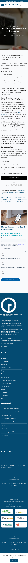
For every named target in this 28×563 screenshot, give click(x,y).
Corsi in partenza (14, 26)
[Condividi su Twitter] (12, 185)
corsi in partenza (9, 192)
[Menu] (2, 5)
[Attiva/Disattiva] (2, 408)
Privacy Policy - (6, 483)
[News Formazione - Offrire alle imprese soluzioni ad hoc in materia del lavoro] (11, 5)
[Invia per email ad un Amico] (15, 185)
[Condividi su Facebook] (9, 185)
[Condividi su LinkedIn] (21, 185)
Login (20, 5)
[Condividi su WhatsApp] (7, 185)
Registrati (24, 5)
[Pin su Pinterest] (18, 185)
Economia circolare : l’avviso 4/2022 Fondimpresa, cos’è (21, 199)
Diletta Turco (20, 35)
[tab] (14, 499)
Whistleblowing (16, 483)
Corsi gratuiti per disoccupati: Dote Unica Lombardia (6, 199)
